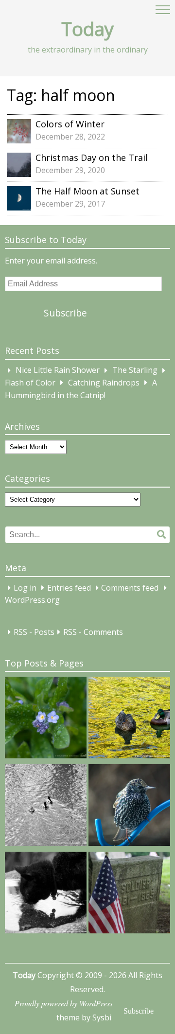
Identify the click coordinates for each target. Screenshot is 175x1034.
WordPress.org (32, 600)
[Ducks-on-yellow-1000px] (129, 719)
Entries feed (69, 587)
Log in (25, 587)
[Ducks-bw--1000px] (46, 807)
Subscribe (65, 312)
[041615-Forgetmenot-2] (46, 719)
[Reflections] (46, 894)
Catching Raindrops (104, 382)
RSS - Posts (34, 632)
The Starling (135, 370)
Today (87, 28)
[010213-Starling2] (129, 807)
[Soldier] (129, 894)
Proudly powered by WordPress (64, 1003)
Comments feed (129, 587)
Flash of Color (30, 382)
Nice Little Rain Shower (58, 370)
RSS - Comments (93, 632)
